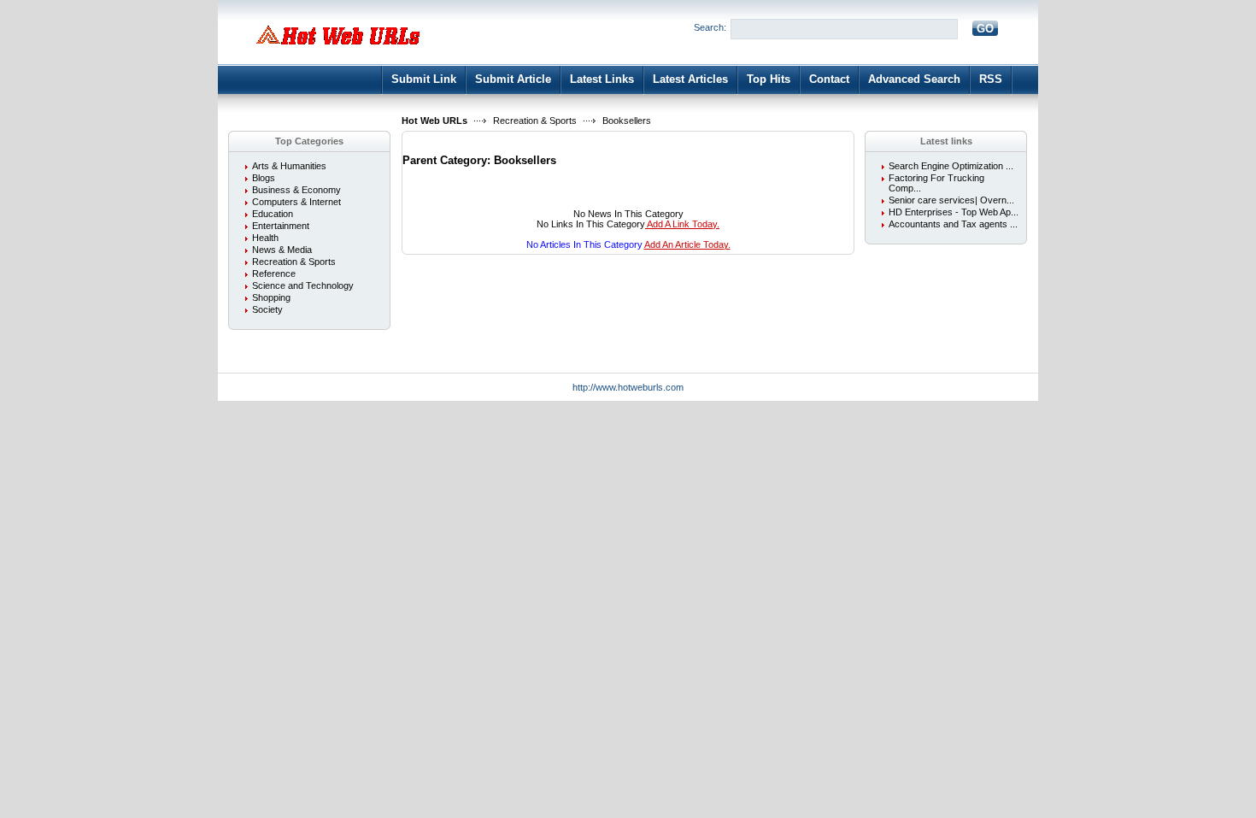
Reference (274, 273)
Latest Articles (690, 79)
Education (272, 214)
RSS (990, 79)
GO (985, 28)
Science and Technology (303, 285)
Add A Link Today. (682, 224)
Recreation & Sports (535, 120)
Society (267, 309)
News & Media (282, 249)
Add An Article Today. (687, 244)
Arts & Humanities (289, 166)
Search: (710, 27)
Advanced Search (914, 79)
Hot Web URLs (434, 120)
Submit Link (423, 79)
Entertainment (280, 226)
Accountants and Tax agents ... (953, 224)
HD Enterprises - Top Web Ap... (953, 212)
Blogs (263, 178)
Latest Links (602, 79)
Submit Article (513, 79)
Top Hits (768, 79)
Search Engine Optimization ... (951, 166)
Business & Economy (296, 190)
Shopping (271, 297)
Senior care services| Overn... (951, 200)
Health (265, 237)
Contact (829, 79)
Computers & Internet (296, 202)
